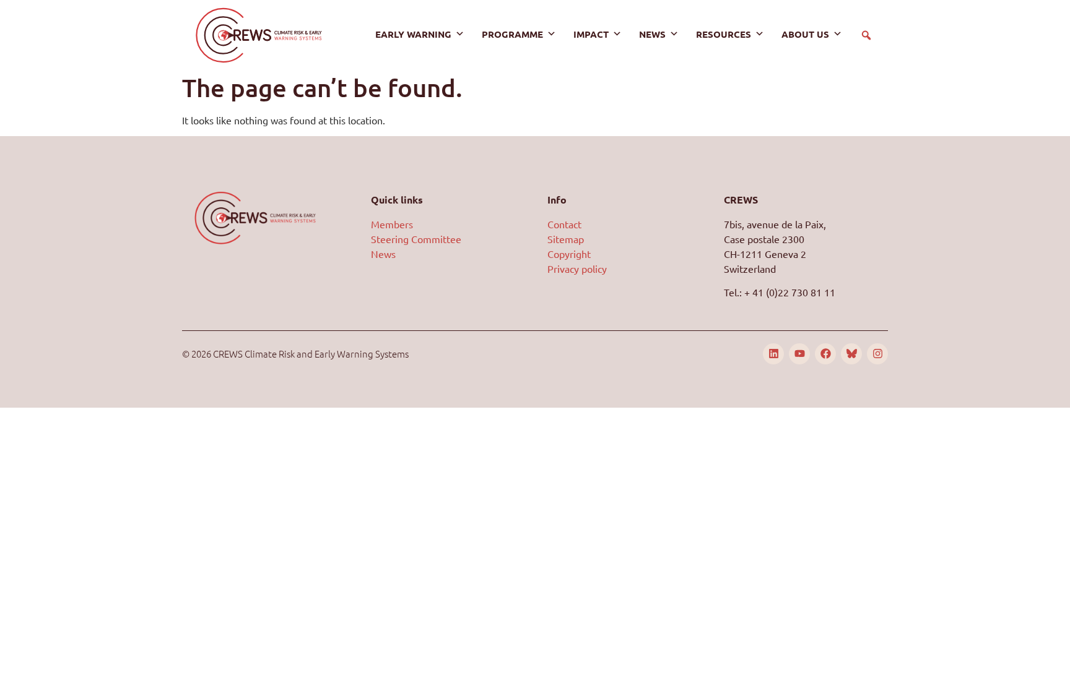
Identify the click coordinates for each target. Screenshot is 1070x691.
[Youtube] (799, 353)
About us (805, 34)
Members (392, 224)
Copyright (569, 253)
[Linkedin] (773, 353)
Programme (512, 34)
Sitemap (565, 239)
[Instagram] (877, 353)
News (652, 34)
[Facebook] (825, 353)
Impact (591, 34)
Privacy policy (577, 268)
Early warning (413, 34)
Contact (564, 224)
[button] (866, 35)
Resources (723, 34)
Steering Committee (416, 239)
